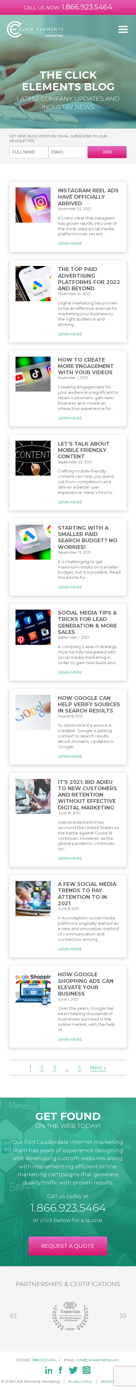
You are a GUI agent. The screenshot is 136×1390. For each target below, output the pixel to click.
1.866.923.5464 (87, 7)
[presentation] (12, 1316)
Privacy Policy (80, 1381)
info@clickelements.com (97, 1360)
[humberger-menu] (123, 29)
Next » (98, 1067)
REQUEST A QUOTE (68, 1246)
